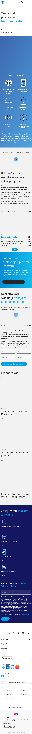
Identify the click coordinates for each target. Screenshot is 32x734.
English (8, 690)
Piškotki (9, 702)
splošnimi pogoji (26, 614)
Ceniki (23, 698)
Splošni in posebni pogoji (8, 698)
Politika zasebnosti (23, 694)
